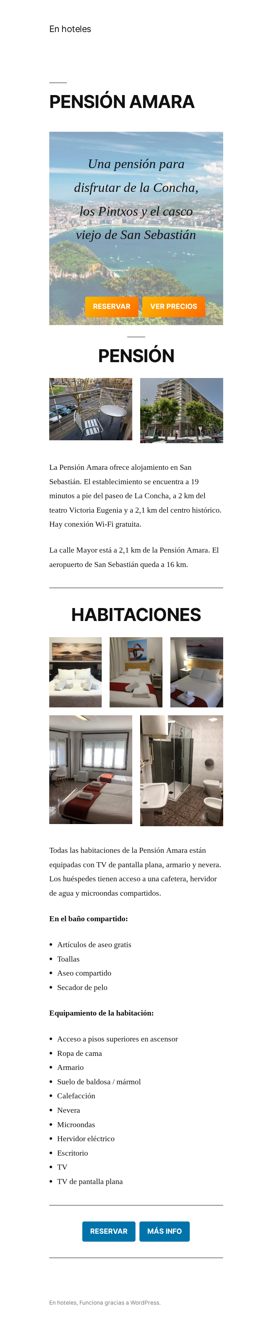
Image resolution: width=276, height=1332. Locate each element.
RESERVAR (111, 306)
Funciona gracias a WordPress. (120, 1302)
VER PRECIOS (173, 306)
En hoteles (70, 28)
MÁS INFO (164, 1231)
